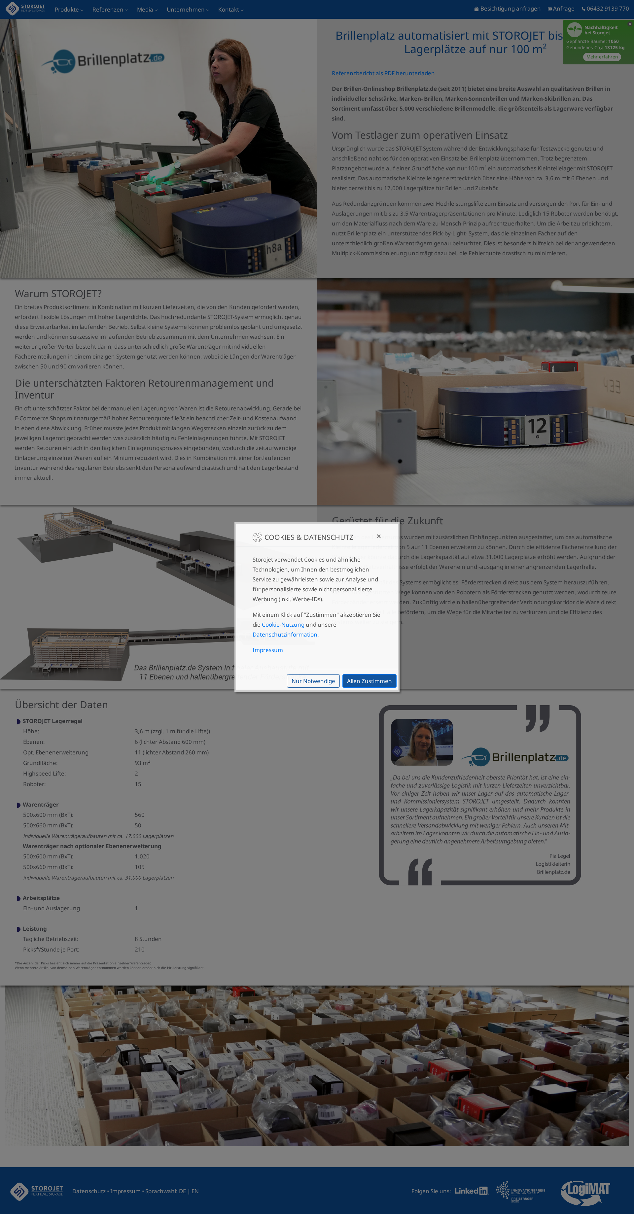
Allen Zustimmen (369, 681)
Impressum (268, 650)
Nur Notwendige (313, 681)
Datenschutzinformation (285, 634)
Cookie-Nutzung (283, 624)
